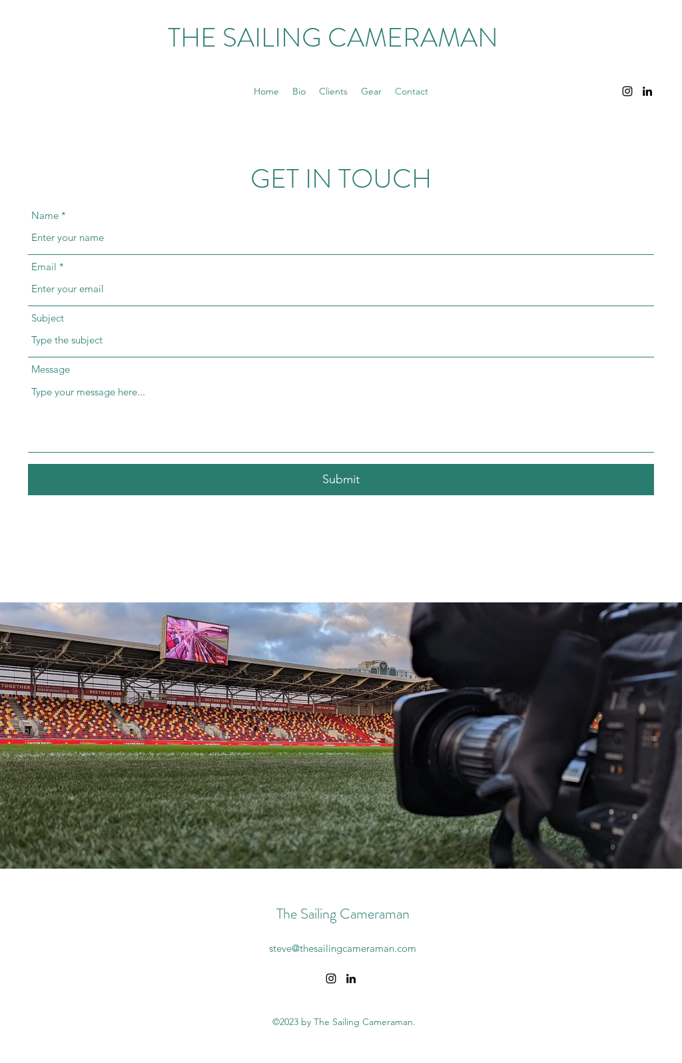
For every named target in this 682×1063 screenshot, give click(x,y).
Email (44, 267)
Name (45, 215)
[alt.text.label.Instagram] (627, 91)
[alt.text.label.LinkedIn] (647, 91)
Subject (47, 318)
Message (50, 369)
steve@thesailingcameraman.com (342, 948)
